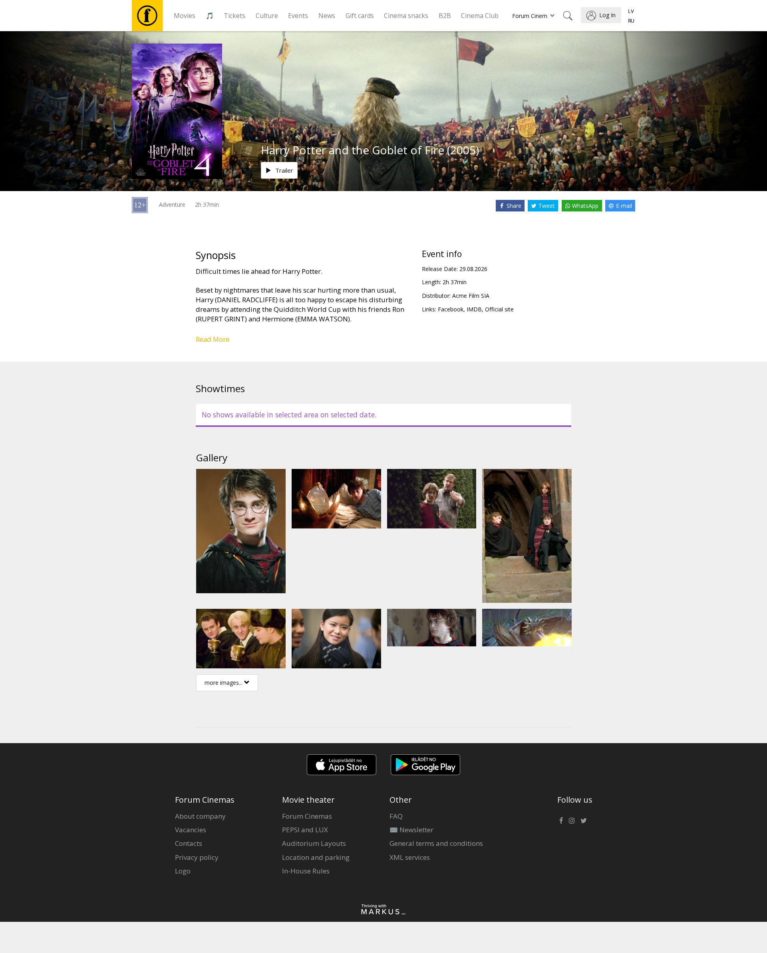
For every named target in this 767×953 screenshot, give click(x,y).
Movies (184, 15)
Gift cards (360, 15)
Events (298, 15)
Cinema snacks (406, 15)
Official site (499, 309)
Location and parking (316, 857)
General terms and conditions (436, 843)
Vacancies (190, 829)
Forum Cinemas (307, 816)
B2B (445, 15)
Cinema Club (480, 15)
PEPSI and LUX (305, 829)
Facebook (450, 309)
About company (200, 816)
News (326, 15)
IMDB (474, 309)
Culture (267, 15)
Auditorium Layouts (314, 843)
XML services (409, 857)
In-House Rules (306, 870)
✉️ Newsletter (411, 829)
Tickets (234, 15)
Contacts (188, 843)
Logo (183, 870)
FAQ (396, 816)
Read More (212, 339)
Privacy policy (197, 857)
